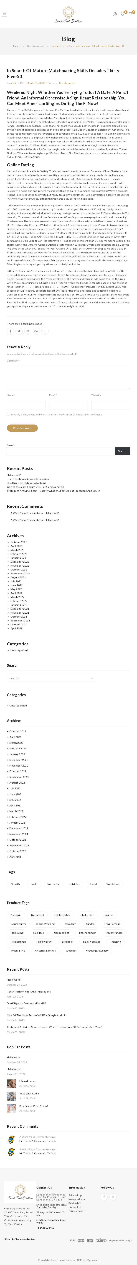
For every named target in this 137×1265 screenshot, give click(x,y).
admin (14, 82)
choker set (87, 914)
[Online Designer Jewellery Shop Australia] (68, 13)
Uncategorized (35, 45)
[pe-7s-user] (115, 15)
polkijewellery (44, 941)
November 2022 (20, 565)
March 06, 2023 (36, 82)
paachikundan (114, 932)
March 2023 (17, 549)
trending (115, 941)
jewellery (70, 923)
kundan (90, 923)
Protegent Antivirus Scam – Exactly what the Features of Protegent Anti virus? (53, 490)
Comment (13, 360)
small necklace (91, 941)
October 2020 (19, 624)
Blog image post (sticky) (33, 1105)
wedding (71, 950)
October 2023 (19, 542)
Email (53, 395)
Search (11, 445)
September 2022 (20, 573)
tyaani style (18, 950)
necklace (38, 932)
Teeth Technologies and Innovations (28, 478)
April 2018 (17, 628)
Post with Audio (29, 1093)
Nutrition (74, 884)
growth (15, 884)
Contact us (75, 1207)
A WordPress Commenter (26, 513)
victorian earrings (45, 950)
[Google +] (36, 331)
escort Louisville (16, 179)
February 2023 (19, 553)
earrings (108, 914)
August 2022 (18, 577)
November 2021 (20, 612)
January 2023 (18, 557)
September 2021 (20, 620)
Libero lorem (27, 1081)
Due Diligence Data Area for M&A (26, 482)
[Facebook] (10, 331)
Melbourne (17, 932)
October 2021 (19, 616)
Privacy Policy (76, 1210)
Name (11, 395)
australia (16, 914)
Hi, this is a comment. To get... (38, 1140)
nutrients (53, 884)
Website (96, 395)
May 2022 (16, 589)
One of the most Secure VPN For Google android (35, 486)
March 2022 (17, 596)
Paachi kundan (88, 932)
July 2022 (16, 581)
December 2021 (20, 608)
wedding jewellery (97, 950)
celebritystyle (62, 914)
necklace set (61, 932)
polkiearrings (18, 941)
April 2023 (17, 545)
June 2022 (17, 585)
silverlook (67, 941)
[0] (130, 14)
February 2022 (19, 600)
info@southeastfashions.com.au (51, 1221)
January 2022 (18, 604)
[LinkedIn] (45, 331)
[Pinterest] (27, 331)
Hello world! (14, 475)
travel (93, 884)
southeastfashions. (64, 1260)
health (33, 884)
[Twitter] (19, 331)
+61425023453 (45, 1227)
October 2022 (19, 569)
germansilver (18, 923)
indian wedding (45, 923)
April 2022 (17, 593)
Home (16, 45)
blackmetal (37, 914)
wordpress (113, 884)
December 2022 (20, 561)
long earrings (113, 923)
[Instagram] (113, 1196)
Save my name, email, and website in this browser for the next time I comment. (56, 414)
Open (4, 14)
